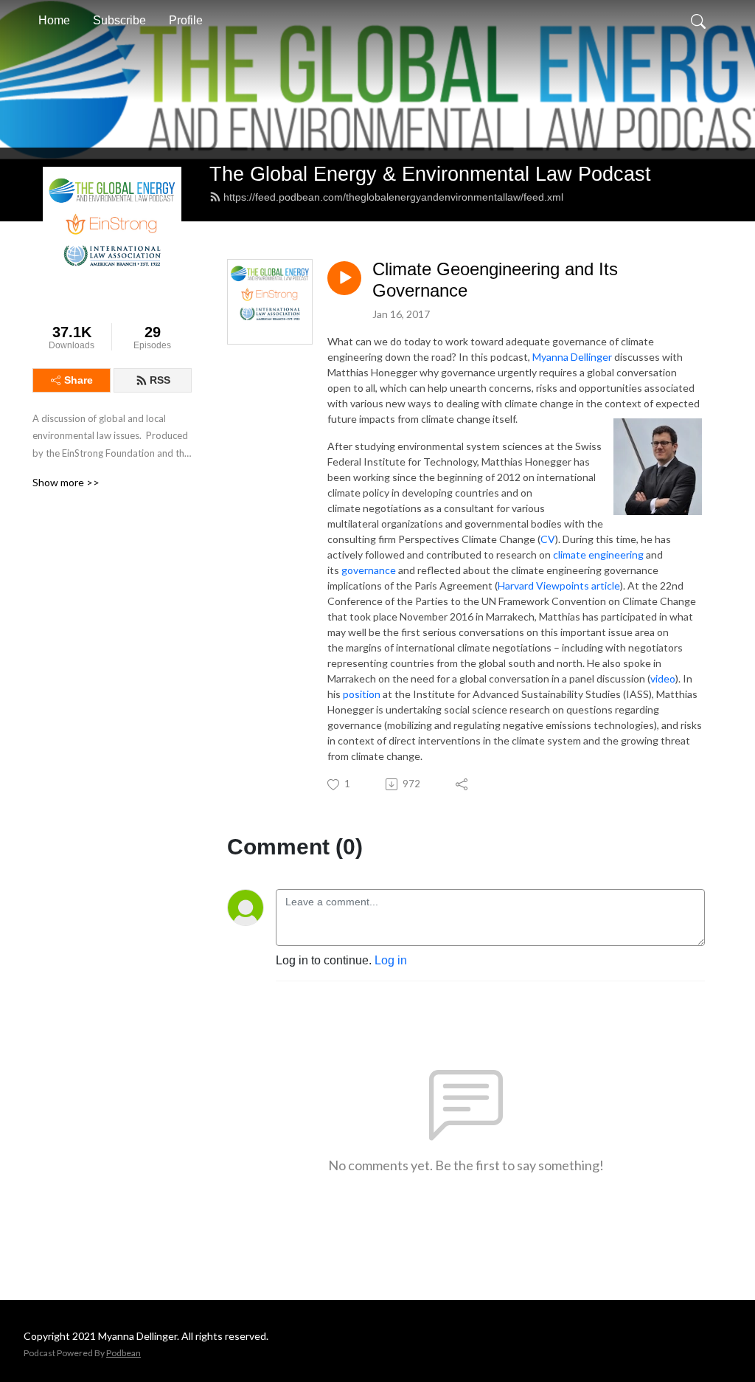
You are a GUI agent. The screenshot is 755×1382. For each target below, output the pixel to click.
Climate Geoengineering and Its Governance (495, 279)
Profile (186, 20)
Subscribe (119, 20)
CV (547, 539)
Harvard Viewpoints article (559, 585)
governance (368, 570)
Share (78, 380)
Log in (391, 960)
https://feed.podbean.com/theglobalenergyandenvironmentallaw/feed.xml (393, 197)
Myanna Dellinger (573, 356)
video (662, 678)
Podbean (123, 1352)
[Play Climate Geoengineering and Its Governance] (344, 278)
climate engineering (598, 554)
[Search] (698, 20)
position (361, 694)
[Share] (462, 784)
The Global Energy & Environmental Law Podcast (430, 173)
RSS (160, 380)
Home (54, 20)
